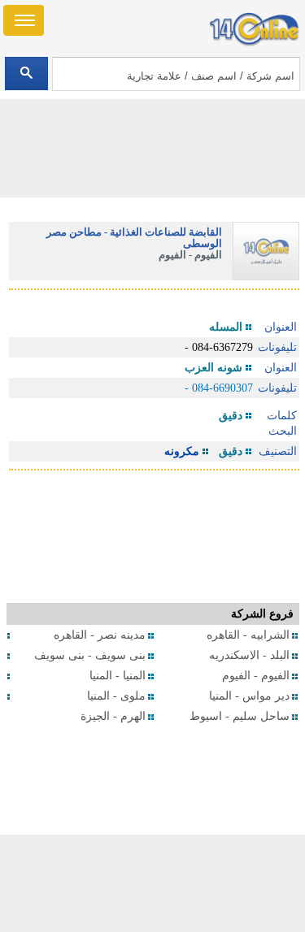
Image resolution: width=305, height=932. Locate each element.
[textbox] (176, 74)
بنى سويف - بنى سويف (90, 655)
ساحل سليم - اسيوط (240, 716)
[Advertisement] (153, 883)
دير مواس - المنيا (249, 696)
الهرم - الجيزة (113, 716)
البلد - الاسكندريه (249, 655)
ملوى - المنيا (116, 696)
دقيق (230, 416)
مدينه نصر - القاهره (100, 635)
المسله (225, 327)
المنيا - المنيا (117, 676)
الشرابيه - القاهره (248, 635)
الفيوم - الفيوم (256, 676)
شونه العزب (213, 368)
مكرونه (181, 451)
